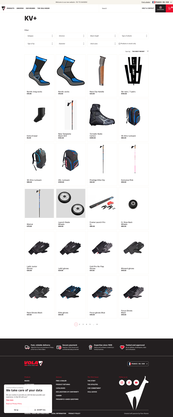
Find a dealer (146, 2)
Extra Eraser (32, 136)
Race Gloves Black (34, 313)
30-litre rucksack (34, 180)
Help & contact (148, 8)
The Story (91, 381)
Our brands (30, 8)
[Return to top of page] (168, 414)
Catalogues (60, 388)
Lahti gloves (63, 269)
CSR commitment (94, 388)
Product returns (63, 384)
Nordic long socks (34, 92)
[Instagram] (122, 382)
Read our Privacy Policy (14, 404)
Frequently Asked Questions (67, 399)
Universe (20, 8)
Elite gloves (63, 313)
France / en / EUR (162, 2)
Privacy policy (74, 413)
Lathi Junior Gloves (32, 268)
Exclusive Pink (127, 180)
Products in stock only (128, 43)
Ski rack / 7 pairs (128, 92)
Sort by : (128, 51)
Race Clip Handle (97, 92)
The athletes (93, 384)
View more (9, 400)
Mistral (30, 224)
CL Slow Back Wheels (126, 223)
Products (10, 8)
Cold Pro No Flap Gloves (97, 268)
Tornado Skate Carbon (96, 135)
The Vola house (43, 8)
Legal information (58, 413)
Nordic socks (63, 92)
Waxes (26, 381)
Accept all (41, 410)
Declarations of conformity (67, 392)
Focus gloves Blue (97, 313)
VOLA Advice (92, 392)
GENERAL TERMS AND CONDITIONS (36, 413)
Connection (160, 9)
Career (59, 395)
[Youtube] (136, 382)
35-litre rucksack (128, 136)
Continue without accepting (14, 387)
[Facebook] (129, 382)
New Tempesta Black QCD (64, 135)
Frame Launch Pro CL (97, 223)
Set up (16, 410)
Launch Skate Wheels (64, 223)
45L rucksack (64, 180)
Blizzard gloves (127, 269)
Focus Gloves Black (126, 312)
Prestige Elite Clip (97, 180)
